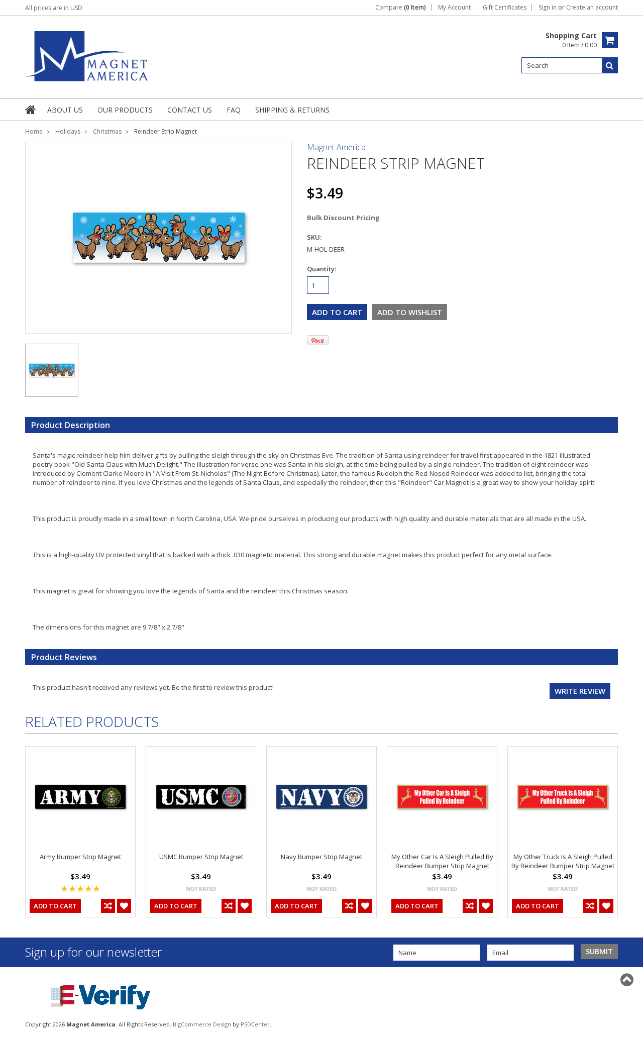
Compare (400, 7)
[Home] (31, 109)
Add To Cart (55, 905)
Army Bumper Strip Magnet (80, 856)
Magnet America (336, 147)
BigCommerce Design (202, 1024)
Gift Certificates (504, 7)
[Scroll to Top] (627, 979)
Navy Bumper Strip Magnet (321, 856)
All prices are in (53, 8)
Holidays (67, 131)
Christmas (107, 131)
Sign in (548, 7)
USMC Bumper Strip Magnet (201, 856)
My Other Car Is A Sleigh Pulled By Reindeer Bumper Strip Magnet (442, 861)
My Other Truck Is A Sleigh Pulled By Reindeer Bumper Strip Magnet (562, 861)
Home (34, 131)
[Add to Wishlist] (124, 906)
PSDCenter (255, 1024)
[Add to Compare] (108, 906)
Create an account (592, 7)
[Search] (610, 65)
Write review (580, 691)
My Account (454, 7)
